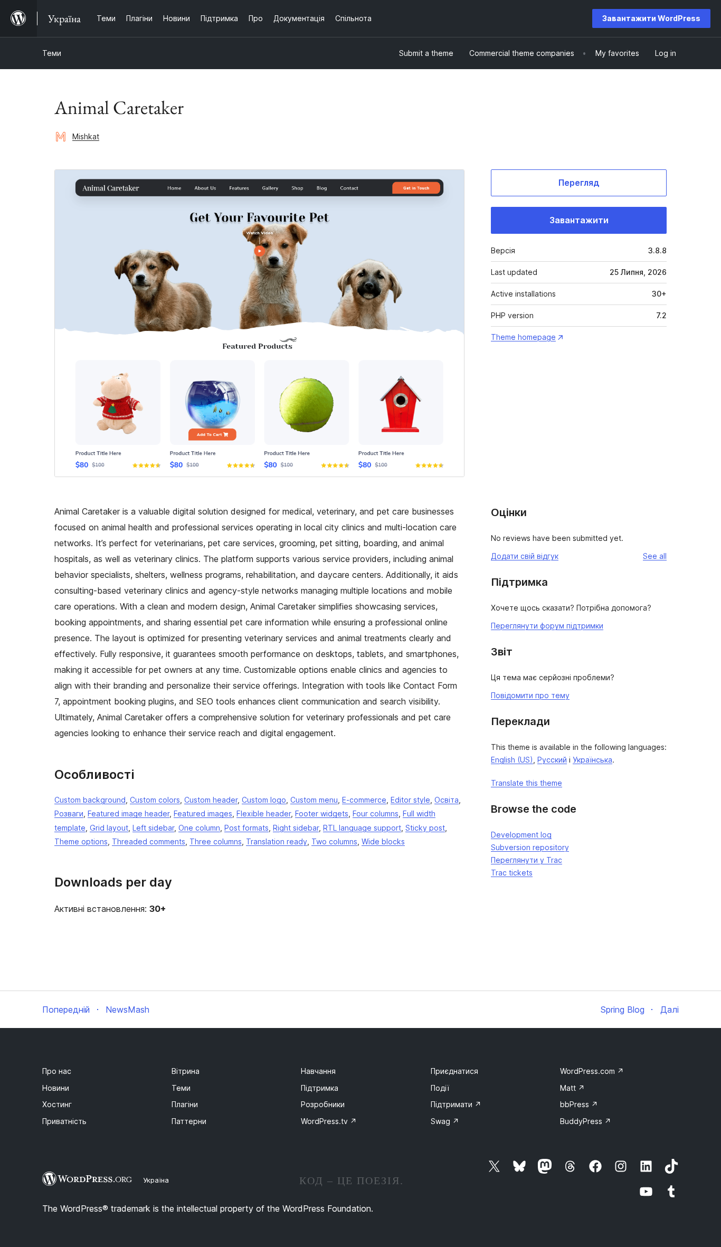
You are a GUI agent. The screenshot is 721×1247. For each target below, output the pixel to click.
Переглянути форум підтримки (547, 625)
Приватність (64, 1121)
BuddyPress (585, 1121)
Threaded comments (148, 841)
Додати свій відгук (524, 555)
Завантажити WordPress (651, 18)
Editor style (410, 799)
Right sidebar (296, 827)
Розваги (68, 813)
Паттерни (189, 1121)
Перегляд (579, 182)
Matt (572, 1087)
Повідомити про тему (530, 695)
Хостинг (57, 1104)
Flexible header (263, 813)
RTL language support (362, 827)
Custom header (211, 799)
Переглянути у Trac (526, 859)
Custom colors (155, 799)
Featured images (203, 813)
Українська (592, 759)
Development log (521, 834)
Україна (156, 1180)
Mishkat (85, 136)
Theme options (81, 841)
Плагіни (185, 1104)
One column (199, 827)
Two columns (334, 841)
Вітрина (186, 1071)
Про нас (56, 1071)
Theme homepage (523, 336)
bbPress (579, 1104)
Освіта (446, 799)
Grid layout (109, 827)
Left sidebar (153, 827)
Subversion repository (530, 847)
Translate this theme (526, 782)
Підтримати (456, 1104)
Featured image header (128, 813)
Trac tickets (512, 872)
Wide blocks (383, 841)
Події (440, 1087)
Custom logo (264, 799)
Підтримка (319, 1087)
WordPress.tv (329, 1121)
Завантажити (579, 220)
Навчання (318, 1071)
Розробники (323, 1104)
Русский (552, 759)
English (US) (512, 759)
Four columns (376, 813)
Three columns (215, 841)
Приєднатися (454, 1071)
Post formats (246, 827)
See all (655, 555)
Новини (55, 1087)
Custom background (90, 799)
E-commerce (364, 799)
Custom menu (314, 799)
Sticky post (425, 827)
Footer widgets (321, 813)
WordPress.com (592, 1071)
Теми (51, 53)
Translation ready (276, 841)
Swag (445, 1121)
